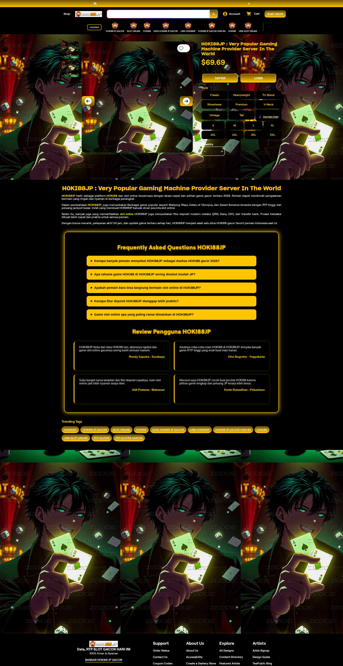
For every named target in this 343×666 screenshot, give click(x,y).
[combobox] (158, 14)
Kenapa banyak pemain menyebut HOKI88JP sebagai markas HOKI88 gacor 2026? (157, 261)
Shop (67, 13)
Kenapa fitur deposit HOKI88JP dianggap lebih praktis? (136, 301)
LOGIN (258, 78)
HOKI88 (112, 195)
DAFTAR (220, 78)
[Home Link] (88, 14)
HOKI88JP (68, 195)
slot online (127, 214)
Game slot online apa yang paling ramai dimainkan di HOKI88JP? (144, 314)
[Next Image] (186, 101)
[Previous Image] (88, 101)
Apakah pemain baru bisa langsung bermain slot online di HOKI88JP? (147, 287)
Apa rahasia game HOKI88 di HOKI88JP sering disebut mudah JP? (144, 274)
